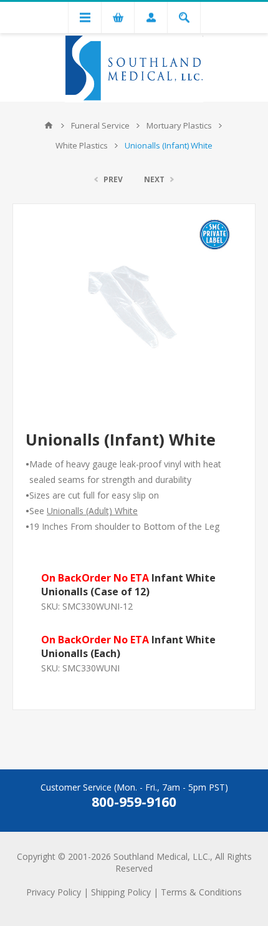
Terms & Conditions (201, 892)
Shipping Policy (121, 892)
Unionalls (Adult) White (92, 511)
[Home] (48, 125)
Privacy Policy (53, 892)
